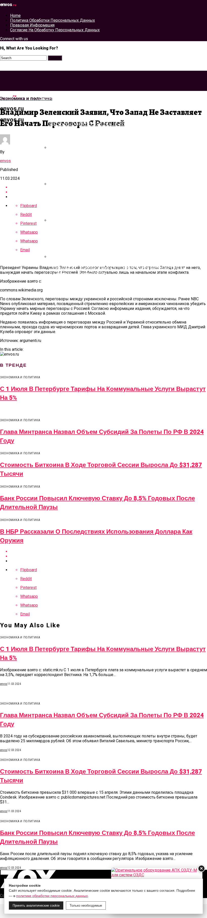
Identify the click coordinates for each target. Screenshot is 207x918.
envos (5, 160)
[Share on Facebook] (108, 551)
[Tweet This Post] (108, 556)
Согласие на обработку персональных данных (55, 30)
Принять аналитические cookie (36, 905)
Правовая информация (32, 25)
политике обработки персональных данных (52, 896)
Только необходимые (86, 905)
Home (15, 15)
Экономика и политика (70, 98)
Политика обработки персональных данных (52, 20)
